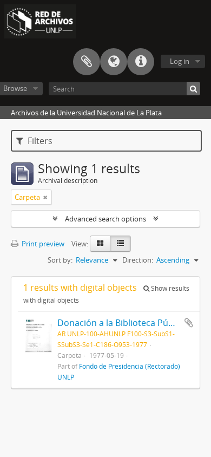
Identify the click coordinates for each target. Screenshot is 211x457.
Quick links (140, 61)
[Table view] (120, 244)
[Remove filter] (45, 197)
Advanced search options (105, 219)
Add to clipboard (188, 322)
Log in (179, 61)
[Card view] (100, 244)
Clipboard (86, 61)
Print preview (42, 244)
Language (113, 61)
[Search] (193, 88)
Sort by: (60, 260)
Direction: (137, 260)
